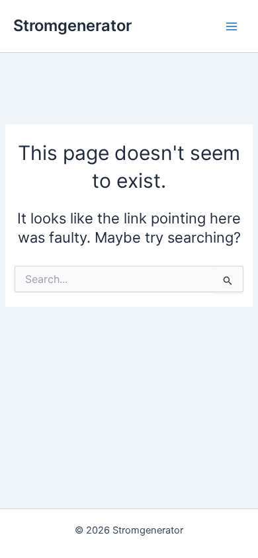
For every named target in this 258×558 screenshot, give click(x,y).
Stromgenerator (72, 25)
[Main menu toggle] (231, 26)
